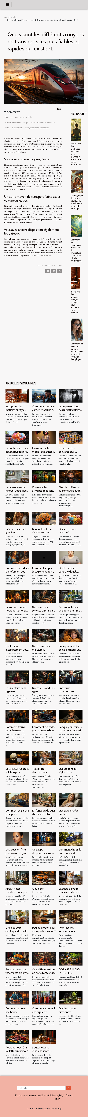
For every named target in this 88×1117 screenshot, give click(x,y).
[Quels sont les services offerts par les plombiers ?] (44, 596)
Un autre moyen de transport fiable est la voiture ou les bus (30, 122)
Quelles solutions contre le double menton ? (68, 571)
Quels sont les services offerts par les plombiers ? (43, 610)
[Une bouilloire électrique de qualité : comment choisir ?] (17, 917)
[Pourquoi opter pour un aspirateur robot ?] (44, 917)
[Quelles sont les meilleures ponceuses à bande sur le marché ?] (44, 635)
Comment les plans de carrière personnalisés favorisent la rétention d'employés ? (77, 351)
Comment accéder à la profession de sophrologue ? (17, 571)
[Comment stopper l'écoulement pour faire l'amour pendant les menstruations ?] (44, 557)
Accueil (7, 17)
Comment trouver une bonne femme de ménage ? (69, 610)
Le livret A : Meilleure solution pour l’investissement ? (17, 772)
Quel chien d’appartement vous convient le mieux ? (17, 649)
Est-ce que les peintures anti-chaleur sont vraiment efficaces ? (70, 453)
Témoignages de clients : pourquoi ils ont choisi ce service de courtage (77, 202)
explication (38, 170)
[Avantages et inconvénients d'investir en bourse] (70, 917)
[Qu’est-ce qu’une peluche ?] (70, 518)
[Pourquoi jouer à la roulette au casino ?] (17, 1036)
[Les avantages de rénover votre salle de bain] (17, 476)
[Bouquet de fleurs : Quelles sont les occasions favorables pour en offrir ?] (44, 518)
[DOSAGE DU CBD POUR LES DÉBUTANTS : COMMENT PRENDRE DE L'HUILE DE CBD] (70, 958)
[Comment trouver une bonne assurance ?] (17, 997)
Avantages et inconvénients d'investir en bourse (70, 931)
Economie (21, 1095)
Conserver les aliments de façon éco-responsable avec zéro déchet (42, 492)
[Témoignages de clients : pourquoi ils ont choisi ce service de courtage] (77, 181)
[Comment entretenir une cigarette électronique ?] (44, 997)
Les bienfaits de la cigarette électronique (16, 691)
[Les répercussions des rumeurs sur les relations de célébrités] (70, 395)
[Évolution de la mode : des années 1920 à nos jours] (44, 437)
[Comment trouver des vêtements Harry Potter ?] (17, 716)
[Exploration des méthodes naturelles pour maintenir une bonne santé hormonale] (76, 130)
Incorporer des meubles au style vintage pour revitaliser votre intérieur (75, 302)
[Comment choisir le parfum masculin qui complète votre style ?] (44, 395)
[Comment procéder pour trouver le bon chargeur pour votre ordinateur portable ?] (44, 716)
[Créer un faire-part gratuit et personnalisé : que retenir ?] (17, 518)
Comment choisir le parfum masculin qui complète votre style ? (44, 411)
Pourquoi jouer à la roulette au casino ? (17, 1049)
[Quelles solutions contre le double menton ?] (70, 557)
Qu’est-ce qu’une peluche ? (68, 530)
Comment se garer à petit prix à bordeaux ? (17, 814)
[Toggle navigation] (7, 4)
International (34, 1095)
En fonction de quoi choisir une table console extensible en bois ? (43, 816)
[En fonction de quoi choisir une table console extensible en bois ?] (44, 799)
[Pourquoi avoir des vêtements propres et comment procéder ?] (17, 958)
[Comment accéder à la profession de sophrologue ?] (17, 557)
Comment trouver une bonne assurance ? (16, 1012)
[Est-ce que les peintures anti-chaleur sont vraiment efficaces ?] (70, 437)
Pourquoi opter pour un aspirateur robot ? (44, 929)
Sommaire (13, 112)
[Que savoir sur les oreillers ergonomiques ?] (70, 799)
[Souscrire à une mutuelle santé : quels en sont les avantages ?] (44, 1036)
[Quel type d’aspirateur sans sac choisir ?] (44, 838)
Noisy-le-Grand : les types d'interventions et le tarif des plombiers (43, 693)
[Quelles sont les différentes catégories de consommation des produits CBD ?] (70, 997)
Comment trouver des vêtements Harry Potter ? (16, 730)
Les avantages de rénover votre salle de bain (16, 491)
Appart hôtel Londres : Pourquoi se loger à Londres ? (17, 892)
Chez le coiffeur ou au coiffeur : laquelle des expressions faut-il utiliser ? (70, 492)
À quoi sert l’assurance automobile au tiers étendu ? (43, 894)
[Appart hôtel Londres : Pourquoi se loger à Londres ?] (17, 877)
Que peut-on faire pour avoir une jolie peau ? (16, 853)
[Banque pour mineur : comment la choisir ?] (70, 716)
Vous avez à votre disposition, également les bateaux (27, 127)
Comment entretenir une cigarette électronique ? (44, 1012)
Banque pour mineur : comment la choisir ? (70, 730)
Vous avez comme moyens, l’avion (19, 117)
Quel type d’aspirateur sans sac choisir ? (43, 853)
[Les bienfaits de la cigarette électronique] (17, 677)
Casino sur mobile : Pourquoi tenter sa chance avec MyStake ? (16, 612)
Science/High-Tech (57, 1097)
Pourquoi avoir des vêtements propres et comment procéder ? (16, 974)
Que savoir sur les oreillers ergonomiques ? (68, 814)
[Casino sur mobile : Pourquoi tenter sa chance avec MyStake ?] (17, 596)
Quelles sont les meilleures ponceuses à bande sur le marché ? (43, 651)
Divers (15, 17)
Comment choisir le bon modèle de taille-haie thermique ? (70, 855)
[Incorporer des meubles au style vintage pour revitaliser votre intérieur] (75, 278)
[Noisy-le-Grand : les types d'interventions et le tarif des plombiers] (44, 677)
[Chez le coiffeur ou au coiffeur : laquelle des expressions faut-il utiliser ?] (70, 476)
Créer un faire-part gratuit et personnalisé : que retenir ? (16, 534)
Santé (45, 1095)
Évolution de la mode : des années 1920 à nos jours (43, 452)
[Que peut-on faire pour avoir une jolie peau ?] (17, 838)
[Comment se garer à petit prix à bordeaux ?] (17, 799)
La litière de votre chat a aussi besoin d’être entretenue (69, 892)
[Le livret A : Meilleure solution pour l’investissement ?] (17, 758)
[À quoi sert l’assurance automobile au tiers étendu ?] (44, 877)
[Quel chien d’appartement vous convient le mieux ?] (17, 635)
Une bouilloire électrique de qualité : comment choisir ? (17, 931)
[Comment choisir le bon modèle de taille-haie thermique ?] (70, 838)
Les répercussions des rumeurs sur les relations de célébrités (69, 411)
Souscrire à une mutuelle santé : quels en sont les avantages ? (41, 1052)
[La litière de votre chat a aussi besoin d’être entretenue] (70, 877)
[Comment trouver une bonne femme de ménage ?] (70, 596)
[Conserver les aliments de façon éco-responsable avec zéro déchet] (44, 476)
